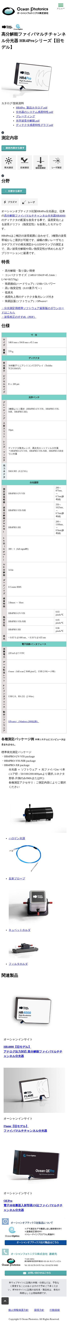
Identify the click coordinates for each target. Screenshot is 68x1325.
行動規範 (55, 1310)
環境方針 (39, 1310)
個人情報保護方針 (18, 1310)
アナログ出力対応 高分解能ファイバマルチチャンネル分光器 (33, 1051)
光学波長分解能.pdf (28, 120)
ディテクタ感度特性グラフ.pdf (34, 125)
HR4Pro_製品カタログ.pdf (31, 107)
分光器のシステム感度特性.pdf (34, 112)
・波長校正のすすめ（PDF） (18, 316)
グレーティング (25, 116)
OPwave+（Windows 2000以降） (23, 721)
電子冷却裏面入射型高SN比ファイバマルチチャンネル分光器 (33, 1205)
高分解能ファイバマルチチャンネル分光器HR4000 (34, 215)
